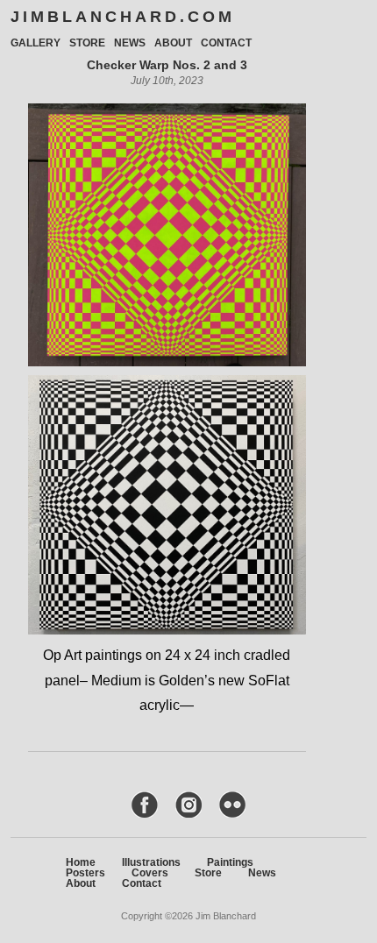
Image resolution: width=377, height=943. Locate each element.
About (173, 43)
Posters (85, 873)
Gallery (35, 43)
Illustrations (151, 862)
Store (87, 43)
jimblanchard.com (123, 16)
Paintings (230, 862)
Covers (150, 873)
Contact (226, 43)
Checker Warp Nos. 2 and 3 (167, 65)
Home (81, 862)
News (130, 43)
